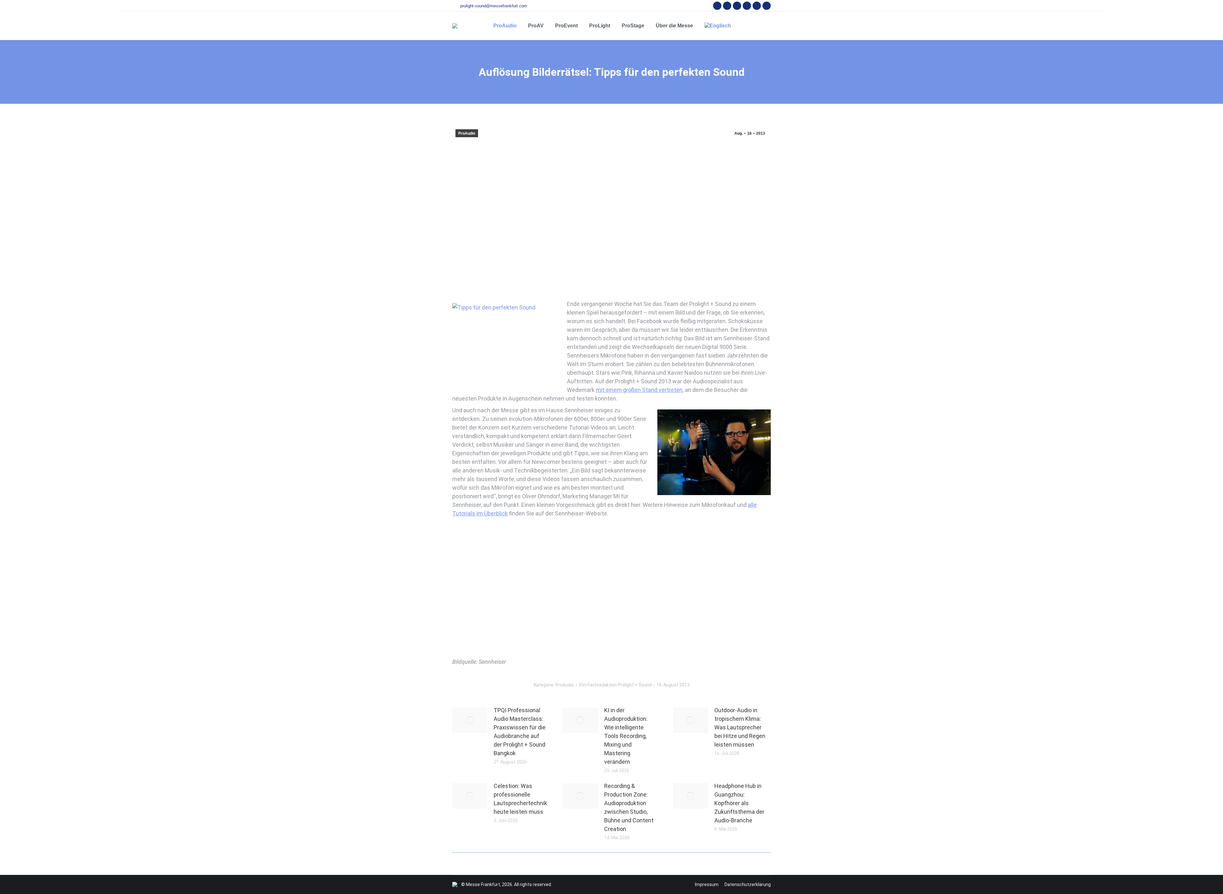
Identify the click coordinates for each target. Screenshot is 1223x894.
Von (615, 684)
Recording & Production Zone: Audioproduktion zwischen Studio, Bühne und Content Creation (629, 807)
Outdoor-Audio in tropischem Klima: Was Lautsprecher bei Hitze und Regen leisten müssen (739, 727)
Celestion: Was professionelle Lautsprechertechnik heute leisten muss (520, 799)
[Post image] (469, 720)
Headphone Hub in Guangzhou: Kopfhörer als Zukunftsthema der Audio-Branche (739, 803)
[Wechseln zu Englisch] (717, 25)
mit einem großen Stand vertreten (639, 390)
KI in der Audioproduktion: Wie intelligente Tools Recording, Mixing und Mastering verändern (625, 736)
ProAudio (466, 133)
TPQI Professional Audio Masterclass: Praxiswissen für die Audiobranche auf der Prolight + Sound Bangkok (520, 731)
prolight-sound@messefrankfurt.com (493, 6)
